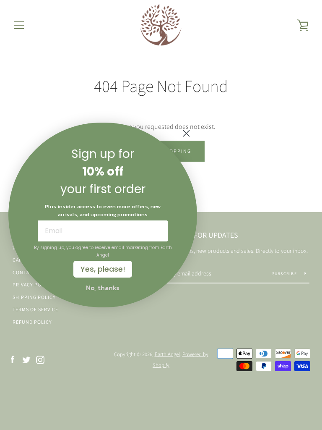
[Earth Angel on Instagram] (40, 359)
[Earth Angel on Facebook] (12, 359)
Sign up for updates (201, 235)
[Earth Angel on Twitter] (26, 359)
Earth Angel (167, 354)
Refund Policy (32, 322)
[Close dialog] (186, 133)
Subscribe (285, 273)
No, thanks (102, 288)
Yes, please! (102, 269)
